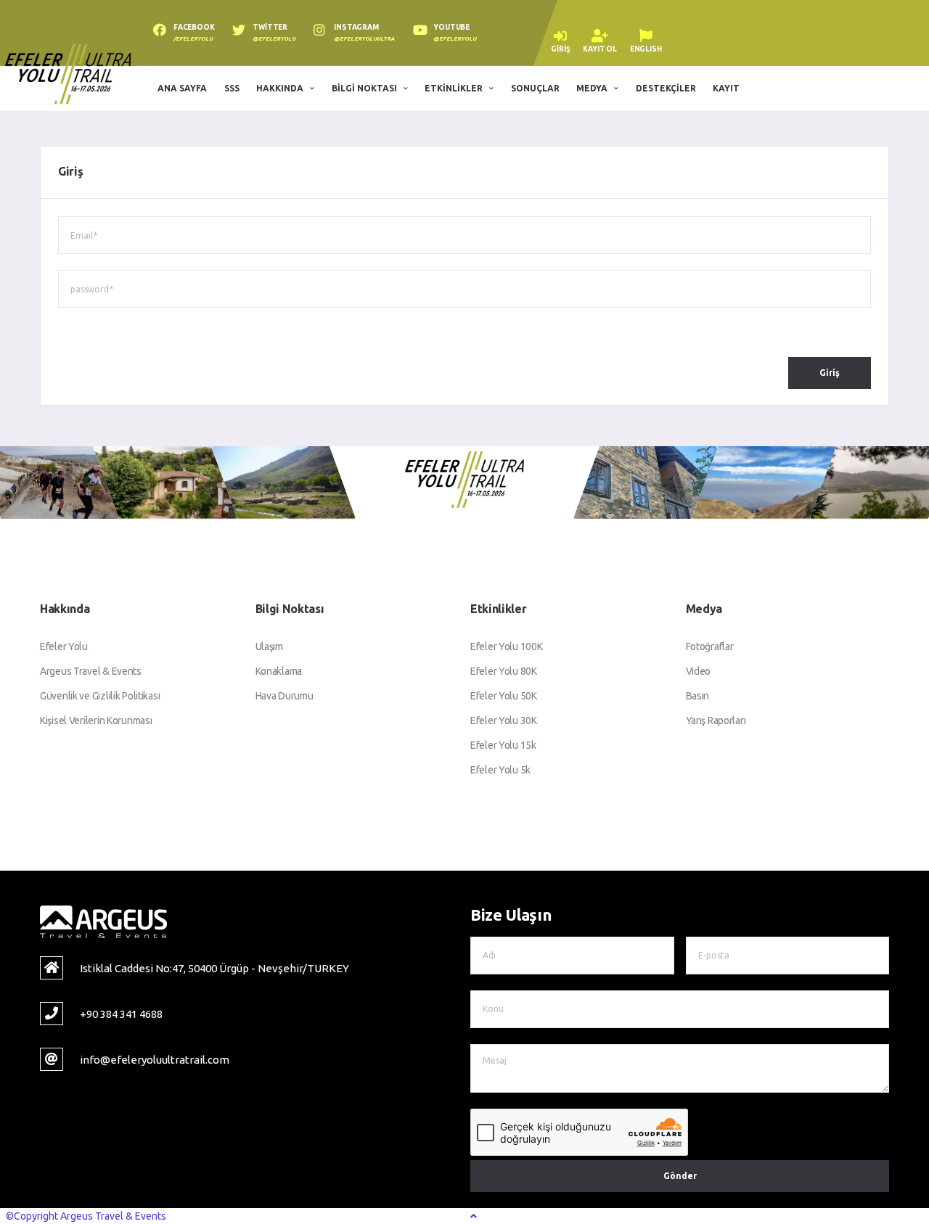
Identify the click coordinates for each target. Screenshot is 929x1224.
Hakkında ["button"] (279, 88)
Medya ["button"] (591, 88)
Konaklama (278, 671)
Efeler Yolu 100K (506, 646)
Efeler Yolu (64, 646)
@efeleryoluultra (364, 39)
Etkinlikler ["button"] (454, 88)
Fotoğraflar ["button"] (710, 646)
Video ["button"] (698, 671)
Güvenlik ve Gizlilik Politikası (100, 696)
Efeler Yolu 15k (503, 745)
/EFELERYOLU (193, 39)
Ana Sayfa (182, 88)
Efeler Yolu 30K (503, 720)
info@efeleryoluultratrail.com (154, 1059)
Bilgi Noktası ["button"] (364, 88)
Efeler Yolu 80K (503, 671)
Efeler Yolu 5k (500, 770)
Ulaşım (269, 646)
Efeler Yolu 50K (503, 696)
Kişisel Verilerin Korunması (96, 720)
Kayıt (726, 88)
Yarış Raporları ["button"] (716, 720)
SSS (232, 88)
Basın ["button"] (698, 696)
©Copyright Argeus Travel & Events (86, 1216)
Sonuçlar (535, 88)
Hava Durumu (284, 696)
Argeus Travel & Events (91, 671)
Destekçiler (666, 88)
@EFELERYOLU (274, 39)
